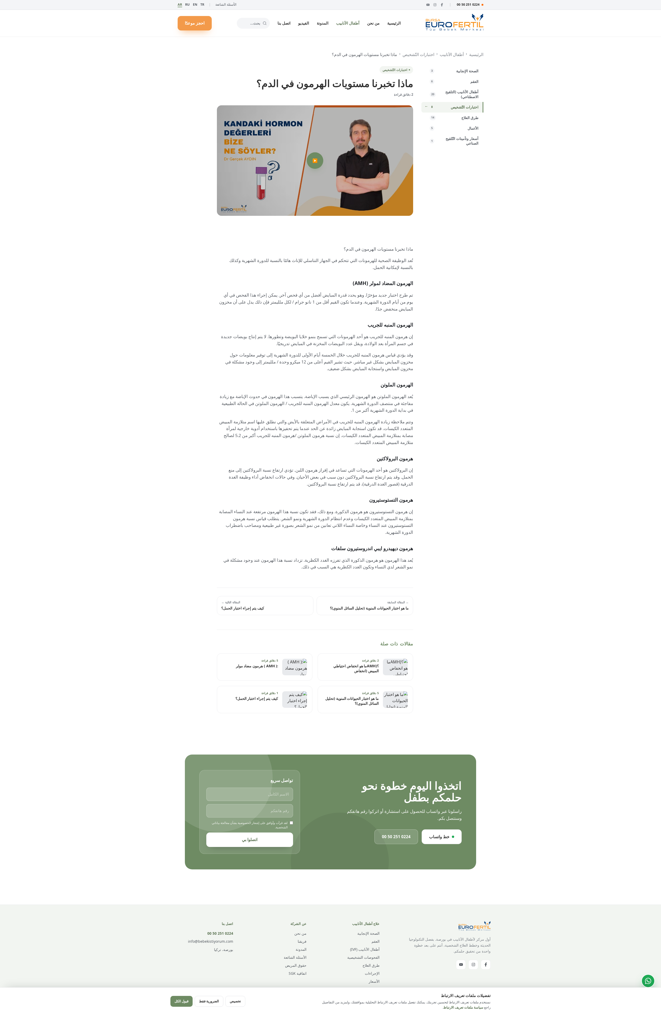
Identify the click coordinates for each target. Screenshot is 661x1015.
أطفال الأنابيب (347, 23)
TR (202, 4)
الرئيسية (394, 23)
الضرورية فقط (209, 1001)
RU (187, 4)
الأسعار (374, 981)
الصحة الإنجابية (368, 933)
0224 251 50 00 (468, 4)
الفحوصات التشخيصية (363, 957)
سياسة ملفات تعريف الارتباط (463, 1007)
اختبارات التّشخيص (418, 54)
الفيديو (303, 23)
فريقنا (302, 941)
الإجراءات (372, 973)
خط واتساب (439, 836)
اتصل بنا (284, 23)
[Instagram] (435, 4)
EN (195, 4)
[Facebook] (442, 4)
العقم (376, 941)
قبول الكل (181, 1001)
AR (180, 4)
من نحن (373, 23)
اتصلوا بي (249, 839)
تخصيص (235, 1001)
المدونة (322, 23)
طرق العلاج (371, 965)
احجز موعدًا (194, 23)
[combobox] (253, 23)
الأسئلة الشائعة (226, 4)
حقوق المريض (295, 965)
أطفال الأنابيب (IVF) (365, 949)
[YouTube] (428, 4)
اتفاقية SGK (297, 973)
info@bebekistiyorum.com (210, 941)
